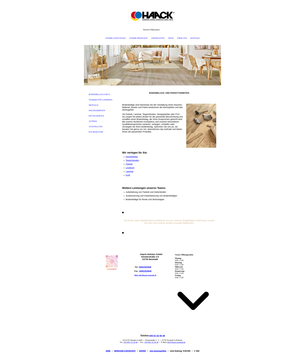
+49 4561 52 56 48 (130, 342)
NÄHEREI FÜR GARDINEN (100, 100)
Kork (128, 175)
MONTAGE (93, 105)
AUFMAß (93, 121)
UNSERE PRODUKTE (138, 38)
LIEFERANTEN (158, 38)
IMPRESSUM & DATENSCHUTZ (125, 351)
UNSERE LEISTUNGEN (115, 38)
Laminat (129, 171)
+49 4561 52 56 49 (151, 342)
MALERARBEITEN (97, 110)
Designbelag (132, 157)
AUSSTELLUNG (96, 127)
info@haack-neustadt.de (176, 342)
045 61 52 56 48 (157, 336)
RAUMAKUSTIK (96, 132)
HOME (108, 351)
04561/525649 (145, 271)
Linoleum (130, 168)
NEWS (171, 38)
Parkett (129, 164)
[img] (152, 12)
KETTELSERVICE (96, 116)
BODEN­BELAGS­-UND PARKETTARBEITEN (101, 94)
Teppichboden (132, 160)
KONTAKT (195, 38)
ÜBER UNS (182, 38)
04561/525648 (145, 267)
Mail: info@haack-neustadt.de (145, 275)
